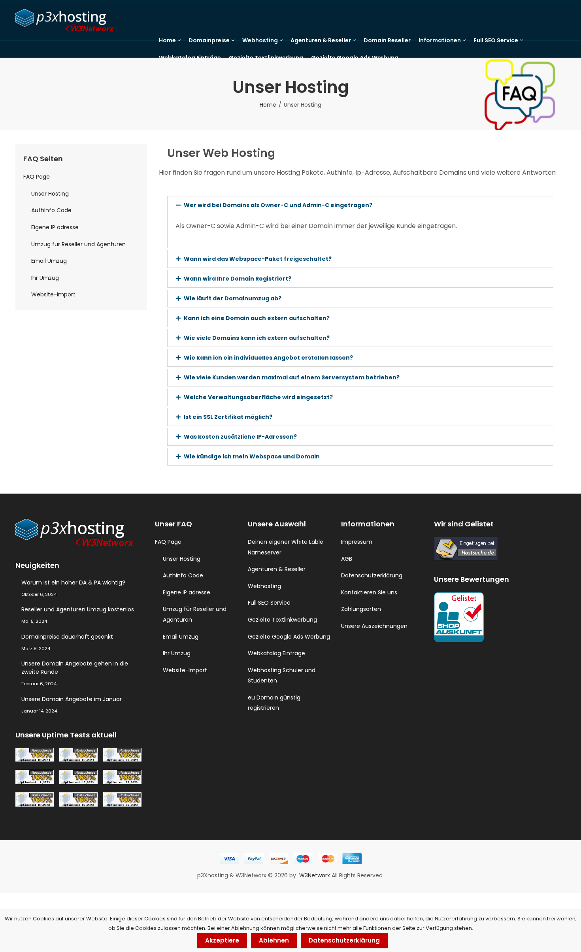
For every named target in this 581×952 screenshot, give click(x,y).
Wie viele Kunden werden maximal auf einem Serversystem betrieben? (292, 377)
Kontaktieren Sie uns (369, 592)
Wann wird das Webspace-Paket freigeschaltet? (258, 259)
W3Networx (315, 875)
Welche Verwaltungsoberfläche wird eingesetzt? (258, 397)
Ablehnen (274, 940)
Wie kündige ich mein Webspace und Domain (252, 456)
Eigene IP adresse (55, 227)
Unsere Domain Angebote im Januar (71, 699)
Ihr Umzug (45, 278)
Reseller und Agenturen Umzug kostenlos (77, 609)
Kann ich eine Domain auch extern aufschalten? (257, 318)
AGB (346, 559)
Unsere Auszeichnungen (374, 626)
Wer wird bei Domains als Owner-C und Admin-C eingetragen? (278, 205)
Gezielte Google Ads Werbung (289, 637)
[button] (360, 205)
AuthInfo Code (51, 210)
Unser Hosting (50, 194)
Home (268, 105)
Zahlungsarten (361, 609)
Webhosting (264, 586)
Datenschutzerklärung (371, 575)
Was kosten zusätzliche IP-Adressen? (240, 437)
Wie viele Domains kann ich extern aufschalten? (257, 338)
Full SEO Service (269, 603)
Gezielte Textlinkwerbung (282, 620)
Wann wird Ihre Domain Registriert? (237, 279)
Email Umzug (49, 261)
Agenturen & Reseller (277, 569)
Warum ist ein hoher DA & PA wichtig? (73, 582)
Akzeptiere (222, 940)
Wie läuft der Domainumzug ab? (232, 298)
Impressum (356, 542)
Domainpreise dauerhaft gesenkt (67, 637)
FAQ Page (36, 177)
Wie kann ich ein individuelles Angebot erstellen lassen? (268, 358)
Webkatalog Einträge (276, 653)
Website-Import (53, 294)
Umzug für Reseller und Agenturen (78, 244)
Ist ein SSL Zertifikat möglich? (228, 417)
